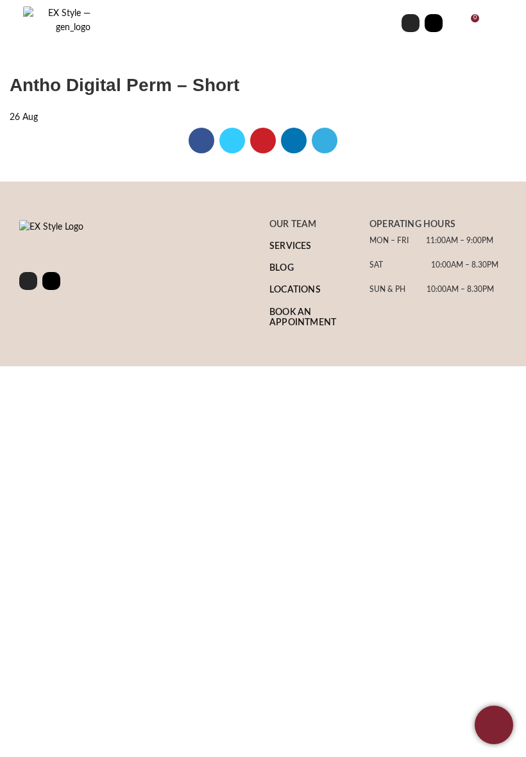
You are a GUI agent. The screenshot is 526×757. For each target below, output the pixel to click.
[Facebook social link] (201, 140)
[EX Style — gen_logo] (56, 20)
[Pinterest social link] (263, 140)
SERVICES (290, 246)
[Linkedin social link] (294, 140)
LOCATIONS (295, 289)
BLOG (281, 268)
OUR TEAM (293, 224)
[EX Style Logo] (51, 227)
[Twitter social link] (232, 140)
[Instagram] (411, 23)
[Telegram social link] (324, 140)
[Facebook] (434, 23)
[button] (241, 23)
